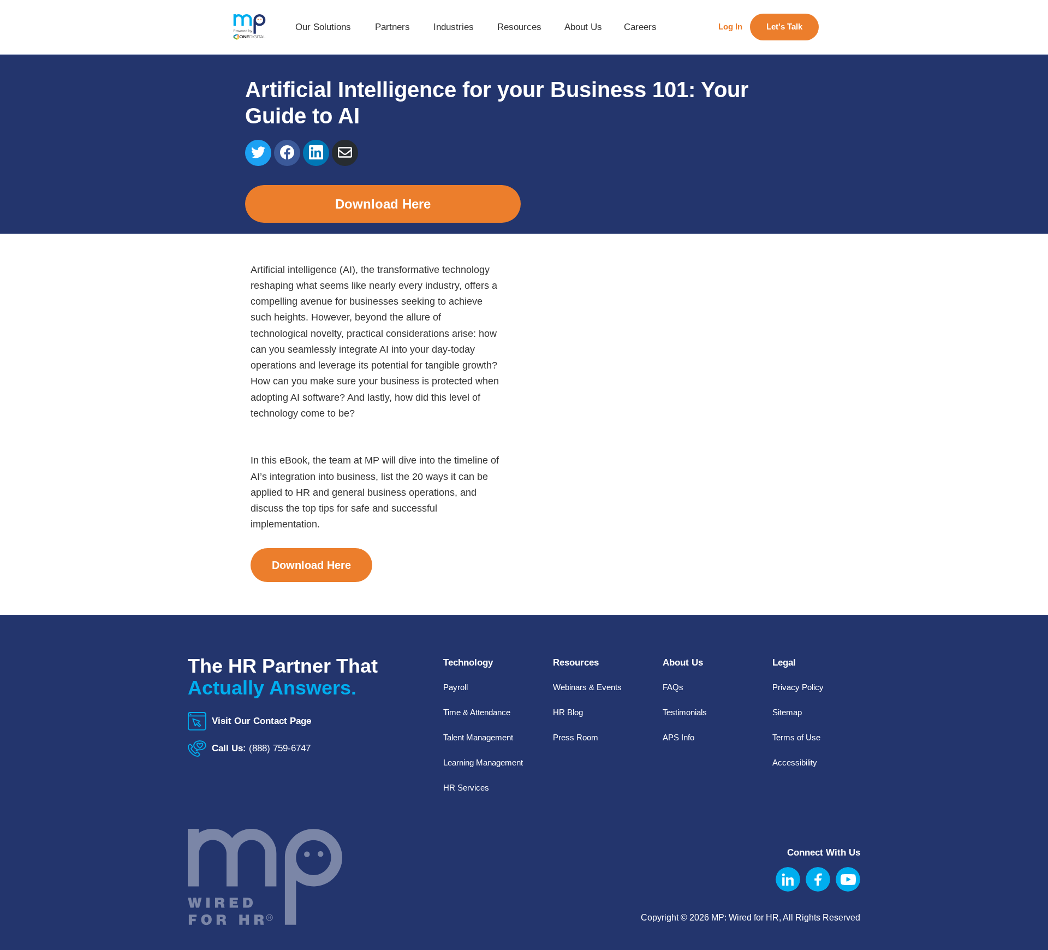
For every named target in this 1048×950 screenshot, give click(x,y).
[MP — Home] (249, 27)
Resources (519, 31)
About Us (583, 31)
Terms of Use (796, 737)
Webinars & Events (587, 687)
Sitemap (787, 712)
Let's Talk (784, 26)
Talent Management (478, 737)
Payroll (455, 687)
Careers (640, 27)
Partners (392, 31)
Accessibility (794, 762)
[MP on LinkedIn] (788, 879)
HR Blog (568, 712)
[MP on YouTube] (848, 879)
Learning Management (483, 762)
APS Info (678, 737)
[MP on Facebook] (818, 879)
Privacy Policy (798, 687)
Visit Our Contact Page (261, 721)
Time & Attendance (476, 712)
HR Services (466, 787)
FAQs (673, 687)
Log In (730, 26)
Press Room (575, 737)
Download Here (383, 204)
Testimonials (685, 712)
